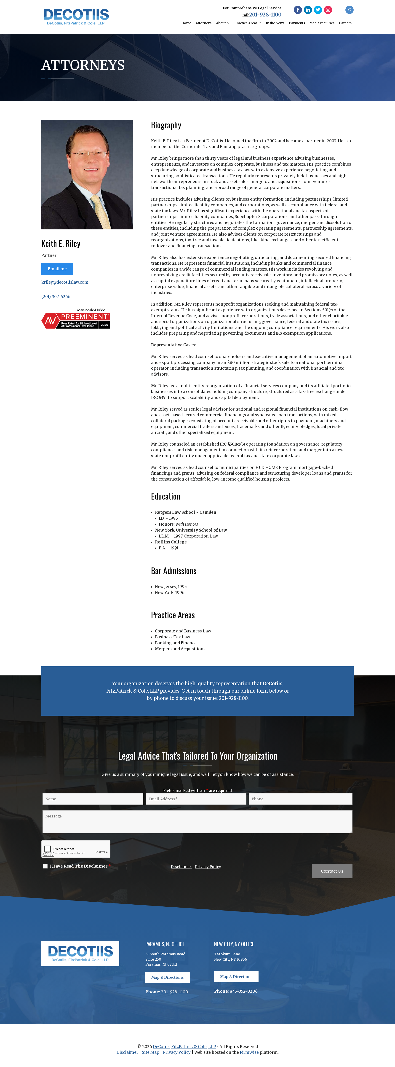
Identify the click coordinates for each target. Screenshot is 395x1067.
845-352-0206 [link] (244, 991)
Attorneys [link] (203, 23)
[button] (298, 10)
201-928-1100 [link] (265, 14)
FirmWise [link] (249, 1052)
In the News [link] (275, 23)
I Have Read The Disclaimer (80, 866)
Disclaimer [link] (181, 866)
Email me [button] (57, 268)
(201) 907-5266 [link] (55, 296)
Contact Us (332, 871)
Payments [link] (297, 23)
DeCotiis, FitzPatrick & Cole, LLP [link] (184, 1046)
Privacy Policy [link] (208, 866)
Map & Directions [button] (167, 977)
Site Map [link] (150, 1052)
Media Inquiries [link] (322, 23)
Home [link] (186, 23)
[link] (76, 23)
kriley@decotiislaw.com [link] (64, 282)
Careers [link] (345, 23)
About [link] (221, 23)
